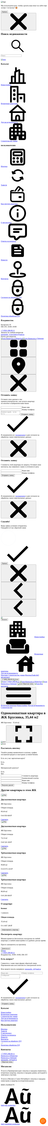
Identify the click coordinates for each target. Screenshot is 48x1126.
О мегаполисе (6, 222)
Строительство (6, 707)
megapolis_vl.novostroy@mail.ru (12, 334)
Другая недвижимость (9, 122)
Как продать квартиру (9, 204)
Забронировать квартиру (10, 930)
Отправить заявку (27, 414)
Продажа (4, 675)
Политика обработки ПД (10, 316)
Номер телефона (28, 410)
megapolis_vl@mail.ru (33, 969)
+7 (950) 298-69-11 (8, 330)
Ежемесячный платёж (30, 778)
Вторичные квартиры (9, 104)
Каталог (4, 619)
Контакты (4, 279)
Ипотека (4, 166)
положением (20, 435)
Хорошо (4, 563)
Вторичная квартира (9, 705)
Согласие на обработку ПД (11, 297)
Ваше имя (25, 407)
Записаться (6, 948)
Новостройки (6, 85)
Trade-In (4, 185)
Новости (4, 260)
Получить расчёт (7, 785)
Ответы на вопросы (8, 241)
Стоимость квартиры (30, 776)
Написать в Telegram (36, 338)
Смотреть (4, 819)
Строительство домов (9, 141)
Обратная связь (27, 684)
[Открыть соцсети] (43, 1121)
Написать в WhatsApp (14, 338)
